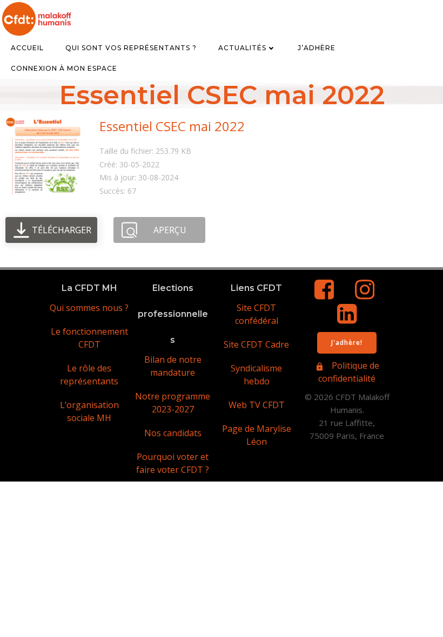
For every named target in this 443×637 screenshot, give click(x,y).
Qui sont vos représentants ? (131, 48)
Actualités (242, 48)
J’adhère (316, 48)
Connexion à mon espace (64, 68)
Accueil (27, 48)
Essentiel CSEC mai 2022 (172, 126)
